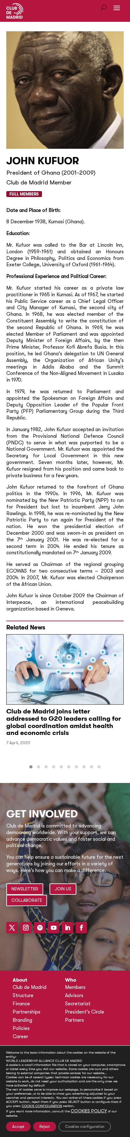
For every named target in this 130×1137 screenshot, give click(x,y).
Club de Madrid (29, 987)
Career (20, 1036)
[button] (31, 767)
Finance (21, 1004)
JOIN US (63, 888)
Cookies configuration (84, 1126)
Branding (22, 1020)
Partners (74, 1020)
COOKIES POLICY (89, 1110)
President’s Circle (84, 1012)
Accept (18, 1126)
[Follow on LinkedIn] (67, 927)
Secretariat (78, 1004)
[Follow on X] (12, 927)
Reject (44, 1126)
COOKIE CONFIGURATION (42, 1106)
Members (75, 987)
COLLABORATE (26, 900)
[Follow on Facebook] (81, 927)
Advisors (74, 995)
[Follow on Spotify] (39, 927)
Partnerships (26, 1012)
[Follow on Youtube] (53, 927)
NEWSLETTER (24, 888)
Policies (21, 1028)
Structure (23, 995)
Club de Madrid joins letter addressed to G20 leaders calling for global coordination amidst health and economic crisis (63, 722)
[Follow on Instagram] (26, 927)
